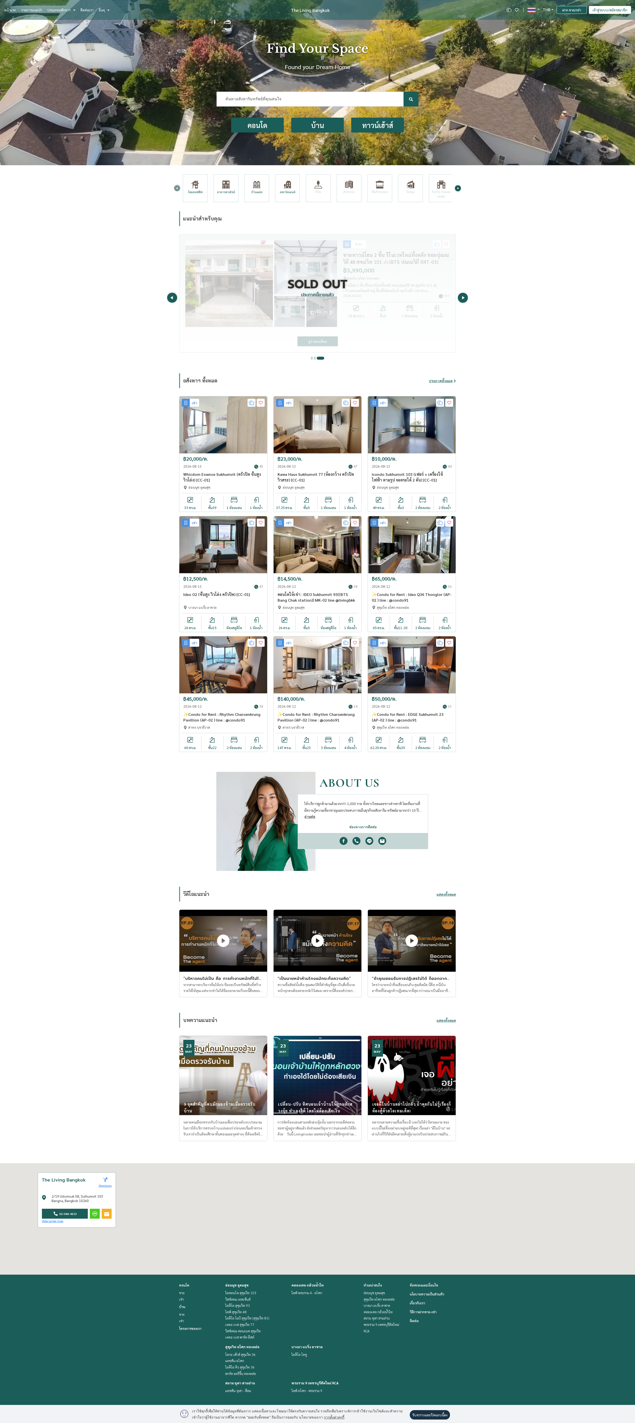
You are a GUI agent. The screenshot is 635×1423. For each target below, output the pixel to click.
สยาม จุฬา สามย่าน (240, 1383)
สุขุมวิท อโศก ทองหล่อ (242, 1346)
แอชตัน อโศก (234, 1360)
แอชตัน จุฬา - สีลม (238, 1390)
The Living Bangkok (310, 10)
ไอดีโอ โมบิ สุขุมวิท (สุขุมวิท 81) (247, 1318)
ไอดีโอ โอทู (299, 1354)
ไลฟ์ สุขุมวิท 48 (236, 1312)
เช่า (181, 1299)
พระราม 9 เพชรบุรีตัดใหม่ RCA (315, 1383)
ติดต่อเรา (87, 10)
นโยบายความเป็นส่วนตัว (427, 1294)
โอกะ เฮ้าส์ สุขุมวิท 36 (240, 1354)
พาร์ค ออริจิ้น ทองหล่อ (240, 1373)
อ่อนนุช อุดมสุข (237, 1285)
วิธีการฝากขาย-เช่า (423, 1312)
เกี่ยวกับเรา (417, 1303)
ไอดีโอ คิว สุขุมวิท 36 (239, 1367)
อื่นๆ (101, 10)
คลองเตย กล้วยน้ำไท (307, 1285)
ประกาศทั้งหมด (441, 380)
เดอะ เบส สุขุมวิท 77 (239, 1324)
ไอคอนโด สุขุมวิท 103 (240, 1292)
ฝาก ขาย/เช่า (571, 10)
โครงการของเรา (190, 1328)
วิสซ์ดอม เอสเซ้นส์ (238, 1299)
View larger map (52, 1221)
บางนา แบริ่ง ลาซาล (307, 1346)
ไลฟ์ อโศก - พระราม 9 (306, 1390)
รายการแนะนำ (31, 10)
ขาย (182, 1292)
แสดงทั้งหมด (446, 894)
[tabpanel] (317, 293)
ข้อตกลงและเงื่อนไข (424, 1285)
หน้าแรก (10, 10)
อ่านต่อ (309, 816)
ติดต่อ (414, 1320)
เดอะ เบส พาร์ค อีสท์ (239, 1337)
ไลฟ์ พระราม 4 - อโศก (306, 1292)
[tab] (314, 358)
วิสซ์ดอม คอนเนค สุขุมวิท (243, 1331)
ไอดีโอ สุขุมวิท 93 (237, 1305)
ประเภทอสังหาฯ (59, 10)
